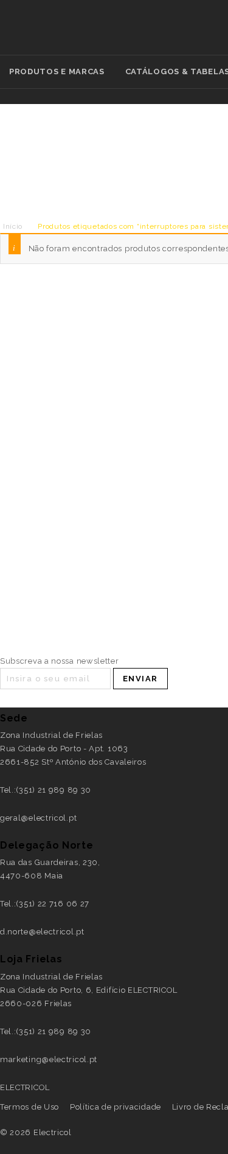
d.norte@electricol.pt (42, 931)
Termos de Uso (29, 1106)
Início (12, 226)
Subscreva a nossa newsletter (59, 661)
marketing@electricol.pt (48, 1059)
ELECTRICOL (25, 1087)
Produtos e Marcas (57, 71)
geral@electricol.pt (38, 817)
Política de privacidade (115, 1106)
